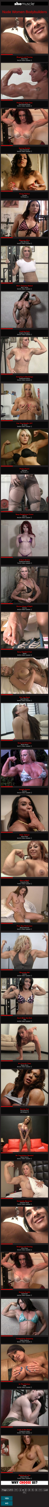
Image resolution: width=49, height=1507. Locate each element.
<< (16, 1490)
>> (40, 1490)
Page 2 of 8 (7, 1490)
